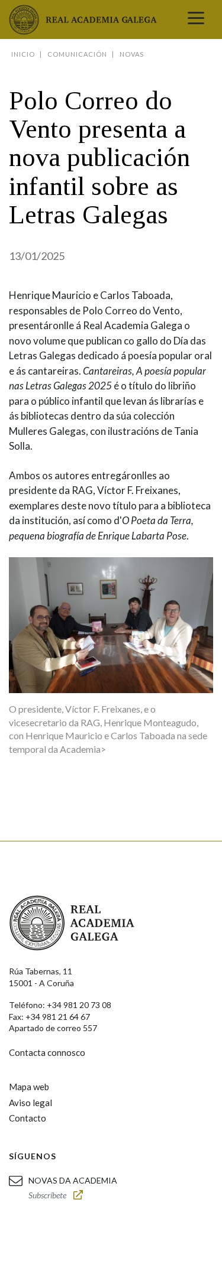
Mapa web (29, 1086)
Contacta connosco (47, 1052)
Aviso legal (30, 1102)
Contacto (27, 1118)
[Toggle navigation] (196, 19)
